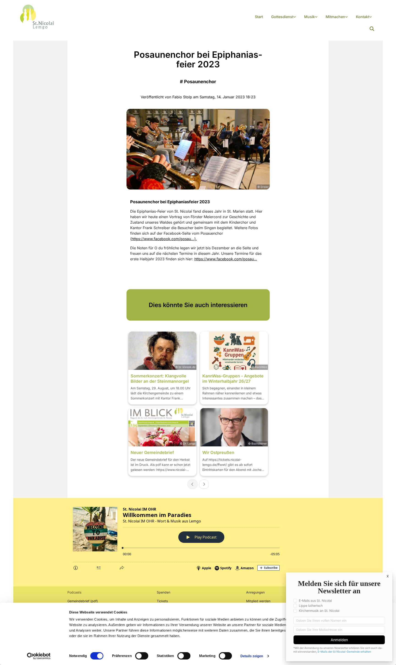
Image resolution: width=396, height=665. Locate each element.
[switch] (141, 656)
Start (259, 16)
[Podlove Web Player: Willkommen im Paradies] (198, 537)
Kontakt (362, 16)
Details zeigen (251, 656)
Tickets (162, 601)
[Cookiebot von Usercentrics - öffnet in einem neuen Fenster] (39, 656)
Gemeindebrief (78, 601)
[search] (372, 29)
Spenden (163, 592)
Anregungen (255, 592)
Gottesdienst (282, 16)
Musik (309, 16)
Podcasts (74, 592)
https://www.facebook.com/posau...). (164, 238)
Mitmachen (335, 16)
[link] (283, 17)
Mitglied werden (258, 601)
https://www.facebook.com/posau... (225, 259)
